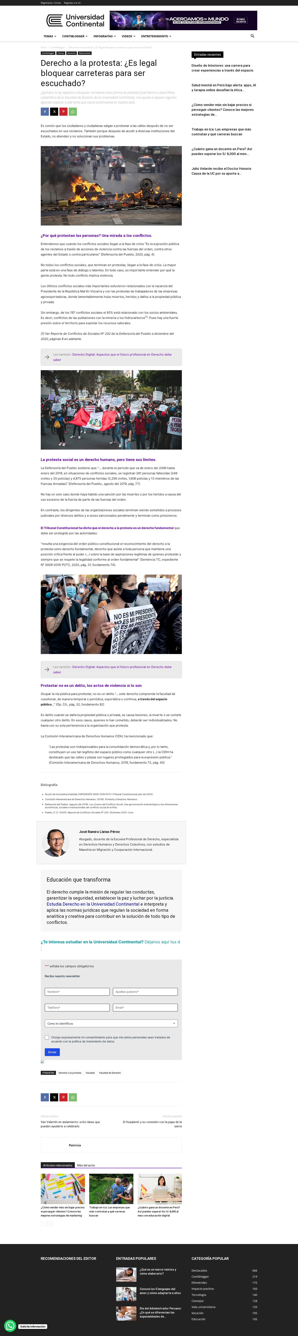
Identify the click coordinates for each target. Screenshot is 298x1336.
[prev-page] (43, 1223)
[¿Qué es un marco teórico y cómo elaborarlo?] (126, 1275)
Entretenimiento (154, 36)
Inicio (44, 47)
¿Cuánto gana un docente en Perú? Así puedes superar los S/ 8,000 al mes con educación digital (159, 1211)
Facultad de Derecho (110, 1072)
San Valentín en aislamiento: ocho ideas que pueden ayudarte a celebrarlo (70, 1124)
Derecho (72, 53)
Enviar (52, 1052)
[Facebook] (45, 112)
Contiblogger (73, 36)
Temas (48, 36)
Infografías (103, 36)
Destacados (84, 53)
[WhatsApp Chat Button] (10, 1326)
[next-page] (49, 1223)
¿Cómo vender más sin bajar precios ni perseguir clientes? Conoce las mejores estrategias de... (223, 109)
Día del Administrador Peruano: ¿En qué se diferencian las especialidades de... (161, 1312)
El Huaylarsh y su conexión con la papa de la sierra (152, 1124)
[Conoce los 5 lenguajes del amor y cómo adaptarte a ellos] (126, 1294)
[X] (54, 112)
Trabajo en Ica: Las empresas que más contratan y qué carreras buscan (109, 1211)
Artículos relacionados (57, 1165)
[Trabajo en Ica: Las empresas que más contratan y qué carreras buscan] (111, 1189)
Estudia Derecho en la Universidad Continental (93, 904)
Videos (127, 36)
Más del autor (86, 1165)
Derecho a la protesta (70, 1072)
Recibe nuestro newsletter (62, 976)
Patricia (75, 1145)
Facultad (90, 1072)
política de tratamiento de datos (93, 1041)
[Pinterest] (63, 112)
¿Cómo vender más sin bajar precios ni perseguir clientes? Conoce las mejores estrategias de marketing (63, 1211)
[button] (252, 36)
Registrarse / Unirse (51, 2)
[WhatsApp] (73, 112)
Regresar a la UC (72, 2)
